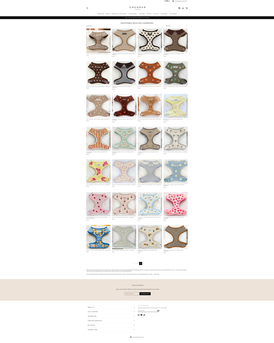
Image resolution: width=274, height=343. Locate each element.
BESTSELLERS (100, 13)
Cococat (156, 13)
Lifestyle (149, 13)
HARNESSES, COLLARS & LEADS (118, 13)
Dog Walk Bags (133, 13)
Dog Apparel (164, 13)
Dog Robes (142, 13)
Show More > (157, 274)
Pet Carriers (173, 13)
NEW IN (108, 13)
